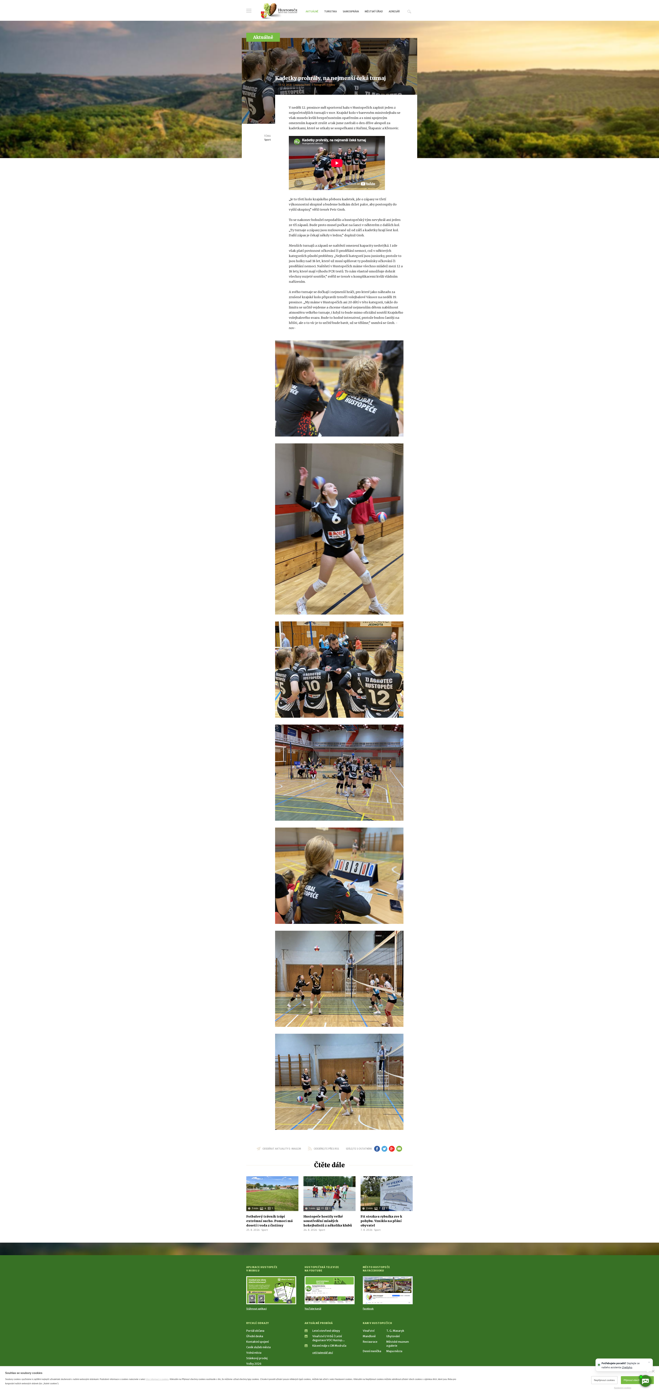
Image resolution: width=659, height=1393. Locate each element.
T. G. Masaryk (395, 1330)
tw (384, 1148)
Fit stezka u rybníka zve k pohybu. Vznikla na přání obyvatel (381, 1220)
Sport (267, 139)
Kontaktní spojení (257, 1341)
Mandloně (369, 1336)
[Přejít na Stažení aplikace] (271, 1290)
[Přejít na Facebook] (388, 1290)
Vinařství (368, 1330)
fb (377, 1148)
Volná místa (253, 1352)
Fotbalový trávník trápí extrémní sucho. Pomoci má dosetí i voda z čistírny (269, 1220)
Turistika (330, 11)
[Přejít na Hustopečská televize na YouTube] (330, 1290)
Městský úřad (374, 11)
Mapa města (394, 1351)
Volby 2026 (253, 1363)
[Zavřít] (653, 1371)
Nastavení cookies (622, 1388)
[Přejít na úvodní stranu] (279, 11)
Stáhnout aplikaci (256, 1308)
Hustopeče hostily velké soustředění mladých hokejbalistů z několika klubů (327, 1220)
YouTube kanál (313, 1308)
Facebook (368, 1308)
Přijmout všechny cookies (637, 1380)
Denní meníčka (372, 1351)
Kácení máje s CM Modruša (329, 1345)
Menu (248, 11)
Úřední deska (254, 1336)
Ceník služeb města (258, 1347)
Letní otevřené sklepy (326, 1330)
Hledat (409, 11)
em (399, 1148)
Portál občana (255, 1330)
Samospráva (351, 11)
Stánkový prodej (257, 1358)
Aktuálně (312, 11)
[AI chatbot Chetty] (645, 1381)
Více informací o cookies (157, 1379)
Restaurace (370, 1341)
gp (391, 1148)
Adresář (394, 11)
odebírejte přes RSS (326, 1148)
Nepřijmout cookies (604, 1380)
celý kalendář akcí (322, 1352)
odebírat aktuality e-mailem (281, 1148)
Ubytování (393, 1336)
